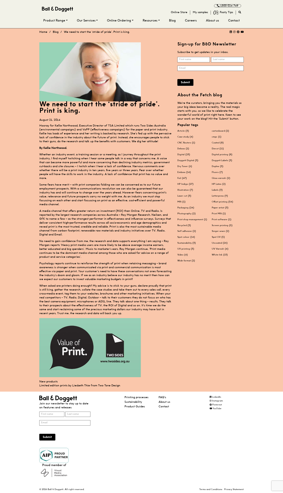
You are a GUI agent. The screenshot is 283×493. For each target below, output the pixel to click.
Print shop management (192, 219)
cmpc (216, 137)
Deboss (183, 148)
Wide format (186, 261)
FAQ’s (162, 397)
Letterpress (220, 196)
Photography (186, 213)
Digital (183, 154)
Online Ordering (119, 20)
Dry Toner (184, 166)
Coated (218, 143)
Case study (185, 137)
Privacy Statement (234, 489)
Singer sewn (220, 231)
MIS (181, 202)
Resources (150, 20)
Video (182, 255)
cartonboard (220, 131)
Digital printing (222, 154)
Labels (217, 190)
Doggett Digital (187, 160)
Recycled (184, 225)
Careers (191, 20)
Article (183, 131)
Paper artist (220, 208)
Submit (185, 82)
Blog (172, 20)
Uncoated (219, 243)
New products (48, 381)
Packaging (185, 208)
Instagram (217, 401)
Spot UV (218, 237)
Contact (234, 20)
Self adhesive (186, 231)
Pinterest (217, 405)
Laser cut (184, 196)
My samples (200, 12)
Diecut (218, 148)
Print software (221, 219)
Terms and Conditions (210, 489)
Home (43, 32)
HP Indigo (185, 184)
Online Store (179, 12)
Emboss (184, 172)
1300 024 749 (228, 5)
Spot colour (186, 237)
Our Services (86, 20)
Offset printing (222, 202)
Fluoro (217, 172)
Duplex (217, 166)
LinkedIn (216, 397)
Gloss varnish (221, 178)
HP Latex (219, 184)
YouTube (216, 409)
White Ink (220, 255)
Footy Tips (226, 12)
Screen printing (222, 225)
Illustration (185, 190)
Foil (182, 178)
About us (212, 20)
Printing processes (136, 397)
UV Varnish (220, 249)
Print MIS (219, 213)
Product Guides (134, 406)
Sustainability (186, 243)
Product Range (54, 20)
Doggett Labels (222, 160)
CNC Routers (186, 143)
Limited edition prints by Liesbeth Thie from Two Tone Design (79, 385)
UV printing (185, 249)
